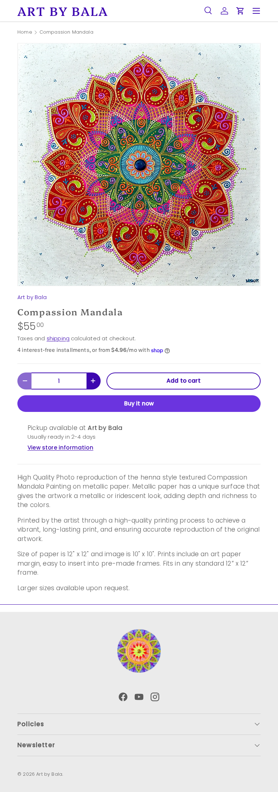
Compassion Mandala (66, 32)
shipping (58, 338)
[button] (240, 11)
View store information (60, 447)
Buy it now (139, 403)
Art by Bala (32, 297)
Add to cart (184, 380)
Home (24, 32)
